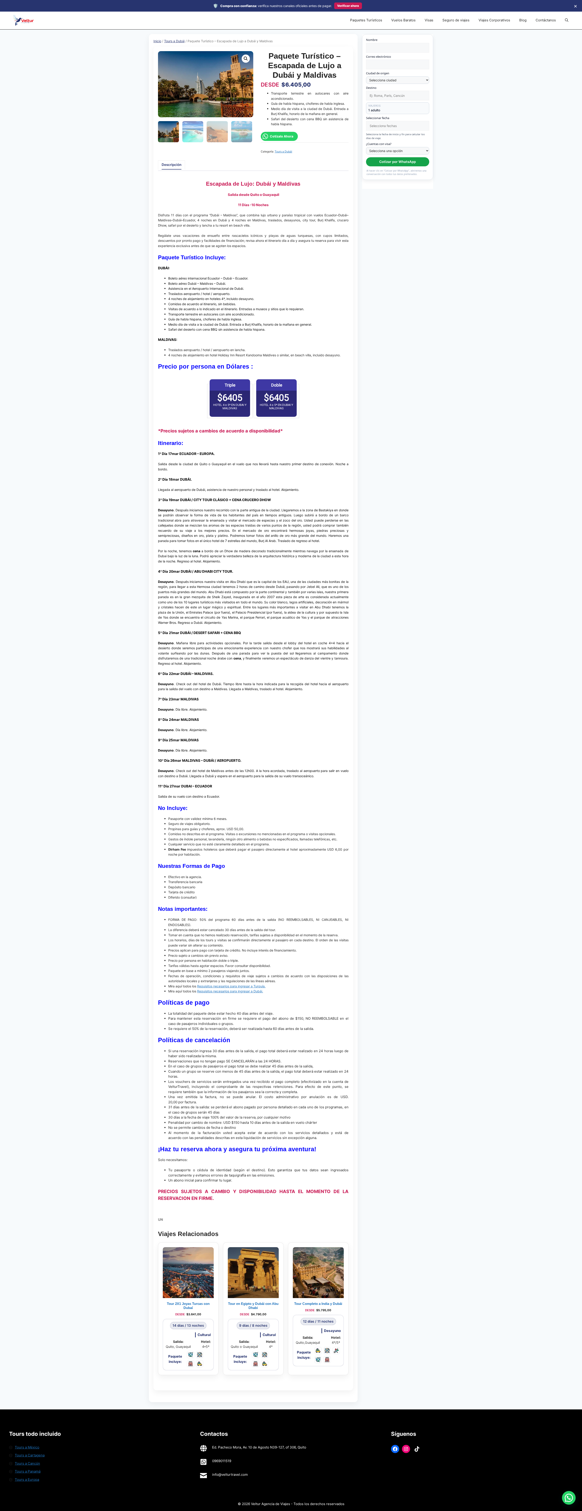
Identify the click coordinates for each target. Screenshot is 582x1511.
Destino (371, 88)
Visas (429, 20)
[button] (566, 20)
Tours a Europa (27, 1479)
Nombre (371, 40)
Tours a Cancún (27, 1463)
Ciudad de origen (377, 73)
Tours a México (27, 1447)
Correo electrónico (378, 57)
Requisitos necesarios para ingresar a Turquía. (231, 986)
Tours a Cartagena (30, 1455)
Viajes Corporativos (494, 20)
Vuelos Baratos (403, 20)
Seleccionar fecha (377, 118)
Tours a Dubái (174, 41)
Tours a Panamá (27, 1471)
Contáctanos (546, 20)
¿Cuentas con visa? (378, 144)
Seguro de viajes (455, 20)
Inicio (157, 41)
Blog (523, 20)
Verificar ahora (348, 5)
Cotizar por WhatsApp (397, 162)
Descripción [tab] (171, 164)
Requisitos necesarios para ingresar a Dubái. (230, 991)
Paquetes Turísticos (366, 20)
